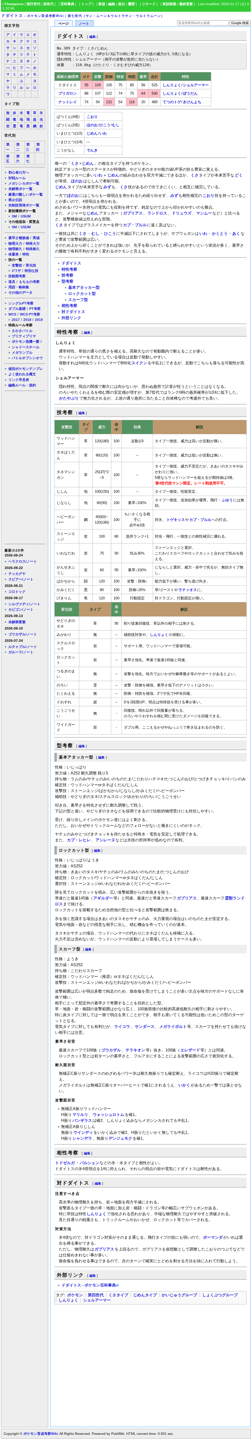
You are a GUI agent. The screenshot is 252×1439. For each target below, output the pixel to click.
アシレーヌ (105, 840)
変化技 (31, 265)
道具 (11, 282)
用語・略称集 (18, 287)
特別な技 (31, 271)
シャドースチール (25, 347)
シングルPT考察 (20, 303)
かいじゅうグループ (179, 1295)
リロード (149, 4)
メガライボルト (173, 1026)
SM (14, 216)
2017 (16, 320)
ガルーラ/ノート (20, 652)
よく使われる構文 (22, 374)
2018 (27, 320)
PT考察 (35, 309)
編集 (111, 4)
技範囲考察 (17, 276)
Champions (14, 4)
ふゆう (227, 500)
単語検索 (169, 4)
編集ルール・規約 (22, 385)
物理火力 (15, 243)
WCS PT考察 (30, 314)
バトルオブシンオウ (27, 358)
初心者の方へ (18, 172)
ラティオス (187, 590)
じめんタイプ (145, 1295)
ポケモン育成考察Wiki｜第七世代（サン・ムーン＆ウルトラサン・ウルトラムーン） (96, 16)
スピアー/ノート (20, 579)
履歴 (131, 4)
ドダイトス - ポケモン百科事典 (89, 1285)
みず (107, 187)
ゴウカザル (111, 1050)
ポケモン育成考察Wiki (40, 1434)
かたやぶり (69, 398)
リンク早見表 (18, 380)
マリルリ (80, 1114)
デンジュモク (120, 1138)
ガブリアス (133, 213)
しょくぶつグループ (220, 1295)
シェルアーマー (196, 85)
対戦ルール (17, 178)
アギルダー (103, 898)
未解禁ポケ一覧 (20, 189)
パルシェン (89, 1163)
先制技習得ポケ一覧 (23, 205)
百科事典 (67, 4)
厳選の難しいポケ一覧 (25, 194)
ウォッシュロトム (108, 1114)
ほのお (92, 125)
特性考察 (69, 269)
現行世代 (33, 4)
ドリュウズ (181, 213)
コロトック (17, 591)
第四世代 (96, 1295)
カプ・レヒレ (79, 840)
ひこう (104, 125)
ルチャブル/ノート (22, 647)
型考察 (67, 281)
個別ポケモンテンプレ (25, 369)
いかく (184, 1085)
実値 (36, 238)
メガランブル (22, 352)
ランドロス (157, 213)
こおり (92, 116)
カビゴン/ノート (20, 609)
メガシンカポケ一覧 (23, 183)
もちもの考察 (29, 282)
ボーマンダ (213, 1237)
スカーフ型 (78, 300)
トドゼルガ (65, 1163)
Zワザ (16, 271)
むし (116, 125)
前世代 (48, 4)
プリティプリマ (24, 336)
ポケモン (75, 1295)
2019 (39, 320)
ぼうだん (190, 93)
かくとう (220, 233)
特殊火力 (33, 243)
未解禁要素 (17, 622)
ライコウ (122, 1026)
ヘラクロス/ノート (22, 561)
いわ (103, 133)
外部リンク (71, 318)
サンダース (145, 1026)
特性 (25, 254)
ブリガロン (67, 93)
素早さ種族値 (18, 238)
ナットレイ (67, 102)
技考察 (67, 275)
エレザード (190, 1050)
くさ (75, 163)
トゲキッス (175, 520)
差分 (121, 4)
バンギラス (82, 1120)
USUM (26, 216)
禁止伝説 (15, 200)
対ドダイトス (73, 312)
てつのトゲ (172, 102)
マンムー (204, 213)
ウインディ (83, 1132)
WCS (12, 314)
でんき (92, 150)
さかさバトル (22, 331)
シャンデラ (82, 1138)
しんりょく (172, 85)
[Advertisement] (24, 467)
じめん (92, 133)
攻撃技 (17, 265)
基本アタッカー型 (84, 287)
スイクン (139, 363)
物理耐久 (15, 249)
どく (239, 175)
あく (236, 233)
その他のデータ (20, 292)
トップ (86, 4)
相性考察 (69, 305)
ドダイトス (12, 15)
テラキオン (135, 1050)
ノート (84, 23)
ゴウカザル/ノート (22, 634)
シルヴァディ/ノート (24, 604)
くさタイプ (118, 1295)
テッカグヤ (17, 574)
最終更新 (186, 4)
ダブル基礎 (17, 309)
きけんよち (192, 102)
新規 (101, 4)
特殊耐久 (33, 249)
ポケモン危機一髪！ (27, 341)
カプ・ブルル (135, 225)
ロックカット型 (82, 293)
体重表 (13, 254)
